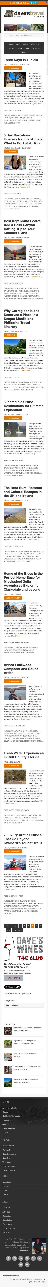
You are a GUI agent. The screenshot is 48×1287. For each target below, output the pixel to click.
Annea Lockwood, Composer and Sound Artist (21, 668)
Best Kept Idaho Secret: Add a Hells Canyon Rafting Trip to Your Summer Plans (22, 226)
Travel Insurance (9, 1166)
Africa (18, 110)
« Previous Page (11, 926)
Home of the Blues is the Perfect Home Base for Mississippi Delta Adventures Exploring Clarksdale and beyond (23, 581)
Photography (17, 908)
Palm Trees (25, 204)
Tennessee (29, 652)
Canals (40, 551)
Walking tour (14, 123)
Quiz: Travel (7, 1158)
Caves (31, 815)
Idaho (19, 293)
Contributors (7, 1220)
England (30, 554)
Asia (17, 377)
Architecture (17, 382)
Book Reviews (8, 1145)
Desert (32, 115)
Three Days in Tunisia (21, 59)
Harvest (27, 818)
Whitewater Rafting (25, 298)
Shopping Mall (10, 561)
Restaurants (23, 120)
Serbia (27, 741)
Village (28, 561)
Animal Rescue (25, 288)
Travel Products (8, 1170)
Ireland (35, 556)
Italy (21, 118)
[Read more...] (38, 103)
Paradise (23, 296)
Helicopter (17, 903)
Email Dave (7, 1224)
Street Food (14, 390)
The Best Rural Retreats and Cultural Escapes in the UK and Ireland (23, 491)
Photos (5, 1194)
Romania (36, 738)
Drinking (37, 198)
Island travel (26, 385)
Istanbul (15, 118)
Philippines (17, 387)
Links (4, 1190)
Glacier (7, 470)
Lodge (6, 559)
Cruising (7, 468)
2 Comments (11, 151)
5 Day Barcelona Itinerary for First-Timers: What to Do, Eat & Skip (24, 139)
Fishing (22, 291)
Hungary (15, 736)
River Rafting (10, 298)
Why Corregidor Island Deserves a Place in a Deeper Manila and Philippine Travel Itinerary (21, 318)
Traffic (20, 561)
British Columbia (11, 733)
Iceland (40, 903)
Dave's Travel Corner (24, 16)
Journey (26, 293)
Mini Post (19, 283)
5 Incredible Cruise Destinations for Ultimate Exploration (23, 405)
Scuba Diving (9, 741)
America (14, 288)
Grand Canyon (32, 291)
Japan (21, 470)
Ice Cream (29, 201)
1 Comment (10, 335)
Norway (20, 475)
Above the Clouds (9, 1108)
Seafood (22, 206)
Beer (23, 198)
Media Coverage (9, 1228)
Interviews (20, 726)
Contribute (6, 1182)
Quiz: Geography (9, 1154)
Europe (18, 193)
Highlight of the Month (11, 1116)
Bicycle (26, 731)
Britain (33, 551)
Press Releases (22, 642)
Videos (5, 1132)
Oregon (15, 296)
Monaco (29, 473)
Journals (5, 1124)
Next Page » (17, 930)
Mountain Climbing (26, 559)
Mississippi (15, 650)
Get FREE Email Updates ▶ (17, 993)
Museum (15, 204)
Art (19, 115)
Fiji (21, 468)
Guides (5, 1112)
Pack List (6, 1150)
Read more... (24, 1250)
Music (38, 559)
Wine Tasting (14, 209)
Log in (43, 1282)
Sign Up (34, 3)
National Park (10, 475)
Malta (35, 470)
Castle (35, 465)
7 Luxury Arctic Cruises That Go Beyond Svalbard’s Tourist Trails (23, 838)
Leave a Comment (13, 68)
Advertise (6, 1212)
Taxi (5, 123)
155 (8, 930)
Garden (34, 468)
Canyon (7, 291)
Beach (17, 198)
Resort (26, 387)
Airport (14, 465)
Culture (34, 382)
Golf (21, 818)
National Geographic (21, 906)
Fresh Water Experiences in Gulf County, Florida (24, 755)
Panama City (16, 820)
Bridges (33, 731)
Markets (28, 118)
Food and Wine (10, 201)
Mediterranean (10, 120)
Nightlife (8, 387)
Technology (32, 911)
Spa (25, 911)
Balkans (18, 731)
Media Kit (6, 1232)
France (39, 115)
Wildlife (39, 298)
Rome (32, 120)
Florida (14, 818)
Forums (5, 1186)
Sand (15, 206)
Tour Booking (7, 1162)
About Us (6, 1207)
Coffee (25, 115)
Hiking (6, 293)
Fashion (14, 291)
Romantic (8, 206)
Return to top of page (11, 1275)
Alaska (22, 465)
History (7, 118)
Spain (38, 120)
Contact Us (6, 1216)
